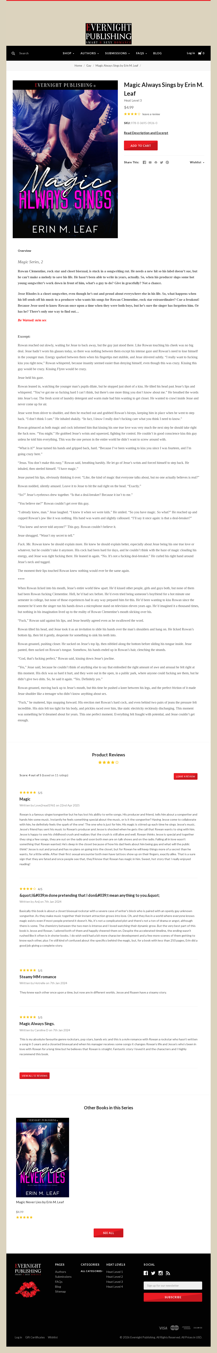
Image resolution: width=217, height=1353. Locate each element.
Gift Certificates (35, 1337)
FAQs (140, 53)
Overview (24, 250)
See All (108, 1233)
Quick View (42, 1189)
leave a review (151, 114)
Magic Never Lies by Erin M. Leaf (40, 1202)
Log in (191, 53)
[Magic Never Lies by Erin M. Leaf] (42, 1157)
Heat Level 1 (114, 1271)
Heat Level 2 (114, 1276)
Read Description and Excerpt (146, 133)
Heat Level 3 (133, 100)
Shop (67, 53)
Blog (157, 53)
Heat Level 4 (114, 1286)
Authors (88, 53)
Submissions (116, 53)
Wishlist (196, 162)
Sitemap (60, 1291)
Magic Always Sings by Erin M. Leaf (117, 65)
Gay (88, 65)
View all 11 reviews (34, 1075)
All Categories (91, 1271)
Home (78, 65)
